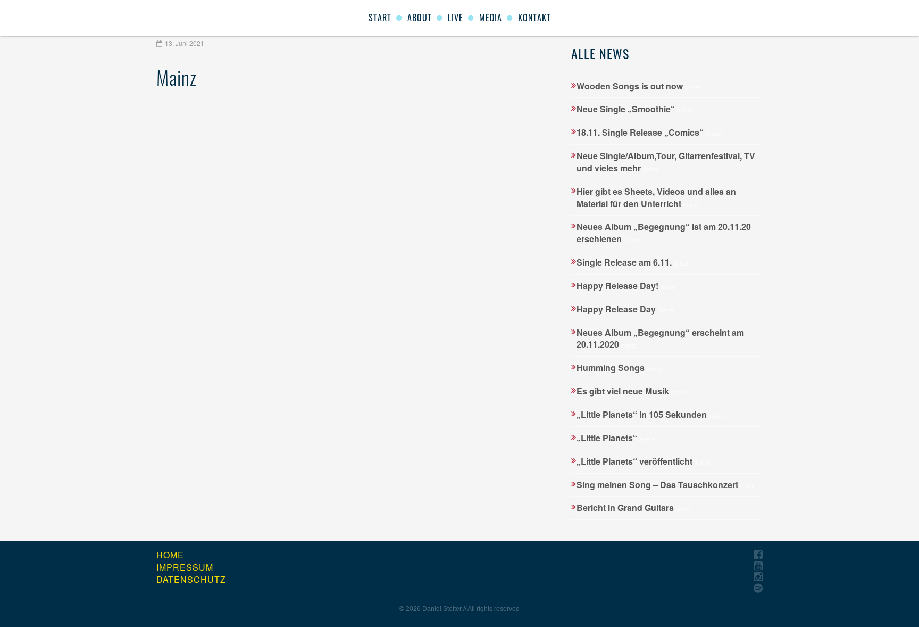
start (380, 17)
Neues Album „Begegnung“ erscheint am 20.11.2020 (660, 338)
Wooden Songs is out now (638, 86)
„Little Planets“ (615, 438)
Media (490, 17)
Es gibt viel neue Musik (631, 391)
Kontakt (534, 17)
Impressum (184, 567)
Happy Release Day (625, 309)
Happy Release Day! (626, 285)
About (419, 17)
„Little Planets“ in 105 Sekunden (650, 414)
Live (455, 17)
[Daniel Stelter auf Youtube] (758, 566)
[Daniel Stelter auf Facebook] (758, 555)
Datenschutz (191, 579)
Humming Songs (619, 367)
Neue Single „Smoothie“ (634, 109)
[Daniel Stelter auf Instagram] (758, 577)
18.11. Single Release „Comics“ (649, 132)
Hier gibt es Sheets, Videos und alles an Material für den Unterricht (656, 197)
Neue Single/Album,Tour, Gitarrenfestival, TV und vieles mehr (666, 162)
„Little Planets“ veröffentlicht (643, 461)
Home (170, 555)
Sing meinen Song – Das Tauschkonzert (666, 484)
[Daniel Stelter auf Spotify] (758, 588)
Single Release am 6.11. (633, 262)
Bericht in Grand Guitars (634, 507)
